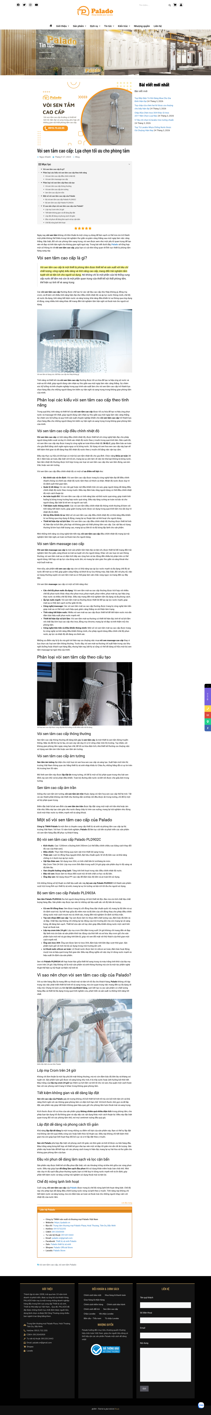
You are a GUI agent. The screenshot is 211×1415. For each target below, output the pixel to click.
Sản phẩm (78, 26)
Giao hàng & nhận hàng (94, 1299)
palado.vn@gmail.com (62, 1238)
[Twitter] (24, 4)
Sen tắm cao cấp (110, 1309)
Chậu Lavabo (89, 1313)
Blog (77, 157)
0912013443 (67, 1235)
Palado (114, 244)
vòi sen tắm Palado (67, 1264)
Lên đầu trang (126, 1203)
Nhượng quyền (142, 26)
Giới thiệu (61, 26)
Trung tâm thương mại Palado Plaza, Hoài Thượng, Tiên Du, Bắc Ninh (84, 1225)
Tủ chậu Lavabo (112, 1318)
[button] (63, 26)
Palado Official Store (63, 1247)
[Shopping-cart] (175, 4)
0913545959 (58, 1232)
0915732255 (60, 1228)
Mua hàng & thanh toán (115, 1295)
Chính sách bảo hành (116, 1304)
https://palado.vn (62, 1222)
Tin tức (108, 26)
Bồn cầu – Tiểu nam (92, 1318)
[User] (181, 4)
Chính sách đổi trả (92, 1309)
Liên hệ (158, 26)
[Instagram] (30, 4)
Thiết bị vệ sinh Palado (66, 1241)
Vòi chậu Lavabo (106, 1313)
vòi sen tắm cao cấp (48, 1264)
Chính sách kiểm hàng (93, 1304)
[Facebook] (18, 4)
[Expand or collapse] (129, 164)
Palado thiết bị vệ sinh (61, 1244)
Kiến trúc (123, 26)
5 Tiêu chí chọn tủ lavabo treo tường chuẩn (154, 120)
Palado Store (59, 1250)
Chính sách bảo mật (92, 1295)
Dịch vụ (94, 26)
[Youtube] (36, 4)
